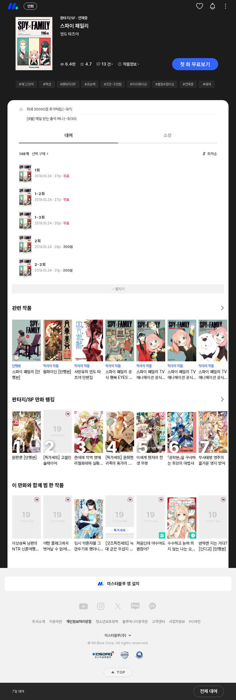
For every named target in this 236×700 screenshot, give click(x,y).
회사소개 (38, 621)
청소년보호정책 (107, 621)
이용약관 (55, 621)
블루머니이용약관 (135, 621)
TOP (120, 672)
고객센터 (158, 621)
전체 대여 (208, 691)
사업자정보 (177, 621)
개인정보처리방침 (79, 621)
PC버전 (194, 621)
